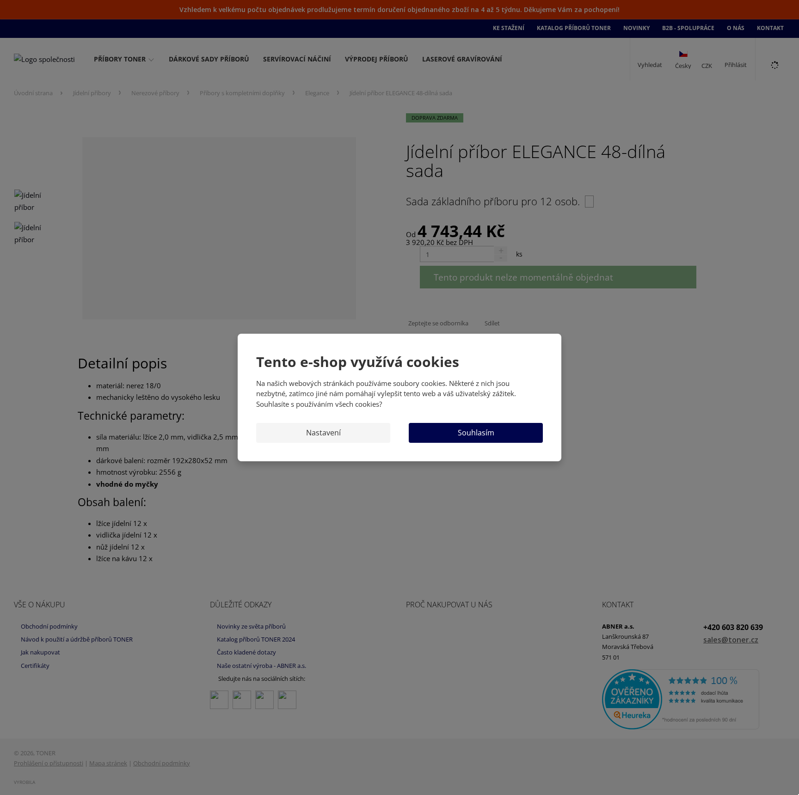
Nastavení (323, 433)
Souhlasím (476, 433)
